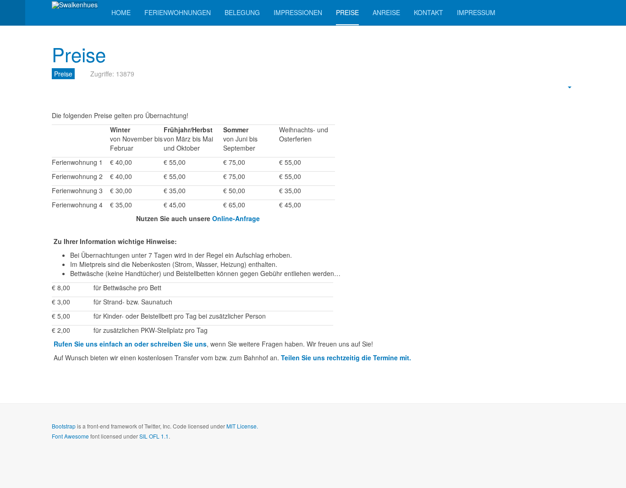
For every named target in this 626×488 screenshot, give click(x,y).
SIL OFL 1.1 (154, 436)
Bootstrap (64, 426)
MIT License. (242, 426)
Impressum (476, 12)
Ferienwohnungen (177, 12)
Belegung (242, 12)
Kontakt (428, 12)
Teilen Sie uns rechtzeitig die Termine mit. (346, 357)
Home (121, 12)
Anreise (386, 12)
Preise (347, 12)
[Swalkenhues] (75, 5)
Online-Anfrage (236, 218)
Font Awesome (70, 436)
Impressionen (298, 12)
